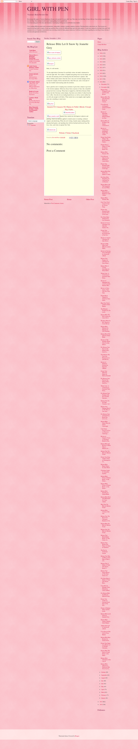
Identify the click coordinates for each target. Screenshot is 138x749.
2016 (101, 82)
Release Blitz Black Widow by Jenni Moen (105, 466)
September (104, 675)
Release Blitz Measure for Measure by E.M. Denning (105, 329)
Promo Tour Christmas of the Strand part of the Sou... (105, 232)
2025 (101, 56)
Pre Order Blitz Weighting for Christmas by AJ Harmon (105, 179)
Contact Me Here (102, 44)
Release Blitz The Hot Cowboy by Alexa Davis (105, 316)
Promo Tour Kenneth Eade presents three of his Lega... (105, 212)
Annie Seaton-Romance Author (34, 66)
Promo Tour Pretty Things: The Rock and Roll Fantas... (106, 139)
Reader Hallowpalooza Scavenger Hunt (33, 77)
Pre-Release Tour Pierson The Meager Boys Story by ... (105, 349)
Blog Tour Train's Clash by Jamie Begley (105, 304)
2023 (101, 62)
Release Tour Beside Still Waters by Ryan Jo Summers (105, 545)
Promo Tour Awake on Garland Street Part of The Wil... (105, 602)
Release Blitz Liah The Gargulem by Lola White (105, 186)
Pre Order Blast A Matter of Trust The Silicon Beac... (105, 580)
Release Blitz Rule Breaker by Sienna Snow (105, 638)
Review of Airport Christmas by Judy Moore (105, 239)
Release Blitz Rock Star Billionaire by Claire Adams (106, 499)
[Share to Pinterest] (77, 138)
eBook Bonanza (33, 52)
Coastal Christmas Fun (33, 69)
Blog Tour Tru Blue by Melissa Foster (105, 505)
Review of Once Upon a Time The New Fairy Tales (105, 290)
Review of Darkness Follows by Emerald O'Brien (104, 365)
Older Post (90, 199)
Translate (33, 125)
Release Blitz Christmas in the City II (106, 659)
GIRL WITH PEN (48, 8)
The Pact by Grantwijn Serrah (104, 551)
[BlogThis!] (72, 138)
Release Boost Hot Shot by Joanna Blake (105, 335)
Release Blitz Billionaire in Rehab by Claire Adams (106, 193)
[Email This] (70, 138)
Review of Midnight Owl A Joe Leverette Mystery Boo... (105, 283)
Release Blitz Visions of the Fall (105, 511)
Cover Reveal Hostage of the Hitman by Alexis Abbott (105, 588)
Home (69, 199)
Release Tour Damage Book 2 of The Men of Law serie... (106, 409)
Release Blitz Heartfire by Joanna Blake (105, 492)
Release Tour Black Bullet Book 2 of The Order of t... (105, 537)
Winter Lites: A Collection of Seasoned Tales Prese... (105, 275)
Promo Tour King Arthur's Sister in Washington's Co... (105, 459)
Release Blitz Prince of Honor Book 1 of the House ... (106, 478)
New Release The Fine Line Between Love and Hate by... (105, 357)
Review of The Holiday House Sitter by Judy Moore (105, 342)
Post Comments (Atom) (57, 203)
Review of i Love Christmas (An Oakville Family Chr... (105, 225)
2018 (101, 76)
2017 (101, 79)
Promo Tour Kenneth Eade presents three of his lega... (105, 166)
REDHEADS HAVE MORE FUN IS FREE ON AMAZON (34, 61)
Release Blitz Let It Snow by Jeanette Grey (106, 615)
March (103, 692)
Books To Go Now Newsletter (33, 93)
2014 (101, 704)
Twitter (68, 133)
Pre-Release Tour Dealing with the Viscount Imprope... (105, 395)
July (102, 681)
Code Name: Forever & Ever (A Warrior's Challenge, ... (105, 431)
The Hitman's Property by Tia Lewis (105, 310)
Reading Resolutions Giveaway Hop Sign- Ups (34, 102)
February (103, 695)
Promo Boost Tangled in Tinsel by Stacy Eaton (105, 298)
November (104, 87)
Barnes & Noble (72, 107)
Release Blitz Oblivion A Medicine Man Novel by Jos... (105, 666)
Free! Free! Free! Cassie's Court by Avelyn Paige (105, 204)
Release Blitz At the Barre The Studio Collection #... (105, 123)
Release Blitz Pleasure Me (105, 153)
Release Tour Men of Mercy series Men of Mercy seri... (105, 558)
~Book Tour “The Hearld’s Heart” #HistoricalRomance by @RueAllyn (34, 86)
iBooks (82, 107)
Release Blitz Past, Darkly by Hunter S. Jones (105, 172)
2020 (101, 70)
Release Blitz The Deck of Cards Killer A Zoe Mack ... (105, 653)
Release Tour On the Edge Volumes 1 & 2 (105, 402)
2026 (101, 53)
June (102, 683)
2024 (101, 59)
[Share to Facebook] (75, 138)
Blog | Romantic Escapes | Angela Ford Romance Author (33, 109)
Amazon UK (61, 107)
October (103, 672)
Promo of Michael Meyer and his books (105, 609)
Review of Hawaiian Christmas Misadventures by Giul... (105, 115)
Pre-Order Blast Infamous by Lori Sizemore (105, 218)
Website (62, 133)
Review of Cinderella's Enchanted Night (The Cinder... (104, 131)
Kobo (71, 109)
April (102, 689)
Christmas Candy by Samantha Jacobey (105, 471)
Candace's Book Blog (33, 98)
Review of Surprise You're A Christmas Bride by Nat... (105, 438)
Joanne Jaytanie (33, 74)
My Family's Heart (34, 82)
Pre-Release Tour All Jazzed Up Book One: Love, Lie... (105, 416)
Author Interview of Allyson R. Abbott (105, 627)
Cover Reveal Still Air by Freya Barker (105, 633)
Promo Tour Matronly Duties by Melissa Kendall (106, 373)
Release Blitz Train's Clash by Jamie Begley (105, 621)
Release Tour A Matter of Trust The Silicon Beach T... (105, 566)
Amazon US (51, 107)
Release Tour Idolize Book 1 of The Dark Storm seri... (105, 573)
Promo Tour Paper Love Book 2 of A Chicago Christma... (105, 645)
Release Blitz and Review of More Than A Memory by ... (106, 446)
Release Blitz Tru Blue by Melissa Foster (105, 525)
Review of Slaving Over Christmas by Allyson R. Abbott (105, 253)
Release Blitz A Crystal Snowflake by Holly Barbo (105, 268)
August (103, 678)
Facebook (75, 133)
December (104, 84)
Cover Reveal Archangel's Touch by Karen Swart (105, 106)
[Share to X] (74, 138)
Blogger (77, 736)
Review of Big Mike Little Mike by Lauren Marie (105, 246)
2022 (101, 65)
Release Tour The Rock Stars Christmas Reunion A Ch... (105, 518)
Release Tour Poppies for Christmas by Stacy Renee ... (105, 261)
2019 (101, 73)
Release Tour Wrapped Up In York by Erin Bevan (105, 92)
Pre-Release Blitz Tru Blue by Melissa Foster (105, 594)
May (102, 686)
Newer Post (48, 199)
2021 (101, 67)
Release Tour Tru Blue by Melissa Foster (105, 452)
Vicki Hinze (32, 50)
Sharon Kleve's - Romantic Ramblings (33, 56)
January (103, 698)
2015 (101, 702)
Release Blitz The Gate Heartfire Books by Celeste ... (105, 99)
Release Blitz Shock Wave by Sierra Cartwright (105, 424)
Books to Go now (33, 91)
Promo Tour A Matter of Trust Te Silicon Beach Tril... (105, 147)
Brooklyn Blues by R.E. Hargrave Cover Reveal (106, 322)
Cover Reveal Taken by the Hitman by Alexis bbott (105, 158)
